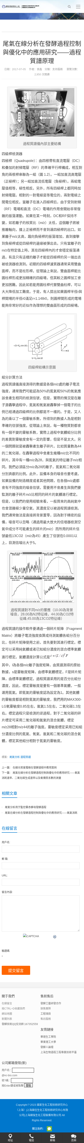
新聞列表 (7, 1018)
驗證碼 (5, 950)
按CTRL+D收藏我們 (13, 1008)
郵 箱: (5, 858)
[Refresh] (55, 936)
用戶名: (6, 842)
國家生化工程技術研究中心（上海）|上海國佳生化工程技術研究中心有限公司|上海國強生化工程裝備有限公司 (42, 1110)
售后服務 (45, 1018)
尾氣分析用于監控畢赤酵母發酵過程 (25, 807)
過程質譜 (25, 757)
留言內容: (7, 892)
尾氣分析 (14, 757)
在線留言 (7, 1003)
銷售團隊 (45, 1008)
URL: (5, 875)
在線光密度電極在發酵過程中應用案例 (35, 767)
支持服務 (57, 69)
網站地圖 (7, 1013)
